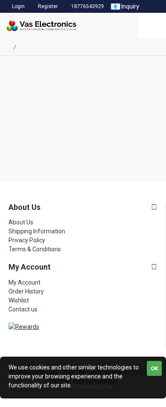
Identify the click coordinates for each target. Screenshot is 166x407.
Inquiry (124, 6)
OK (154, 368)
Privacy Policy (91, 385)
